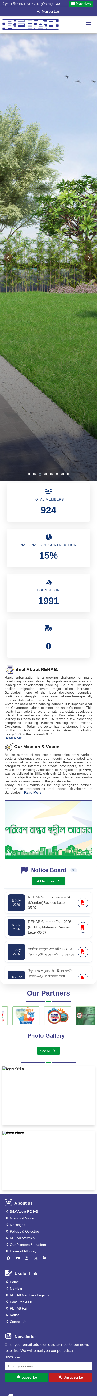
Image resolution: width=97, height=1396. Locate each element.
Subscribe (28, 1377)
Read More (13, 738)
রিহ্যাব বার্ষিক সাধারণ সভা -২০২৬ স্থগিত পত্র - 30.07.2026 (33, 4)
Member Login (51, 11)
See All (45, 1051)
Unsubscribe (72, 1377)
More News (83, 3)
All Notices (45, 881)
